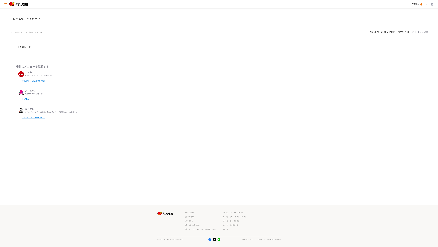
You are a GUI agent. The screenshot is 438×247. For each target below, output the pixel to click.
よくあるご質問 (189, 213)
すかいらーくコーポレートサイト (233, 213)
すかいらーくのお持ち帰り (231, 221)
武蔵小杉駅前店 (38, 80)
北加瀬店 (25, 99)
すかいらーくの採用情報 (230, 225)
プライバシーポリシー (247, 239)
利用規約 (260, 239)
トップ (12, 32)
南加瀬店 (25, 80)
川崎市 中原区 (28, 32)
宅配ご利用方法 (189, 217)
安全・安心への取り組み (192, 225)
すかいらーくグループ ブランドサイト (234, 217)
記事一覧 (225, 229)
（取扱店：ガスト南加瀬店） (33, 117)
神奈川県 (19, 32)
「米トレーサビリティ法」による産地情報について (200, 229)
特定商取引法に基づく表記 (274, 239)
